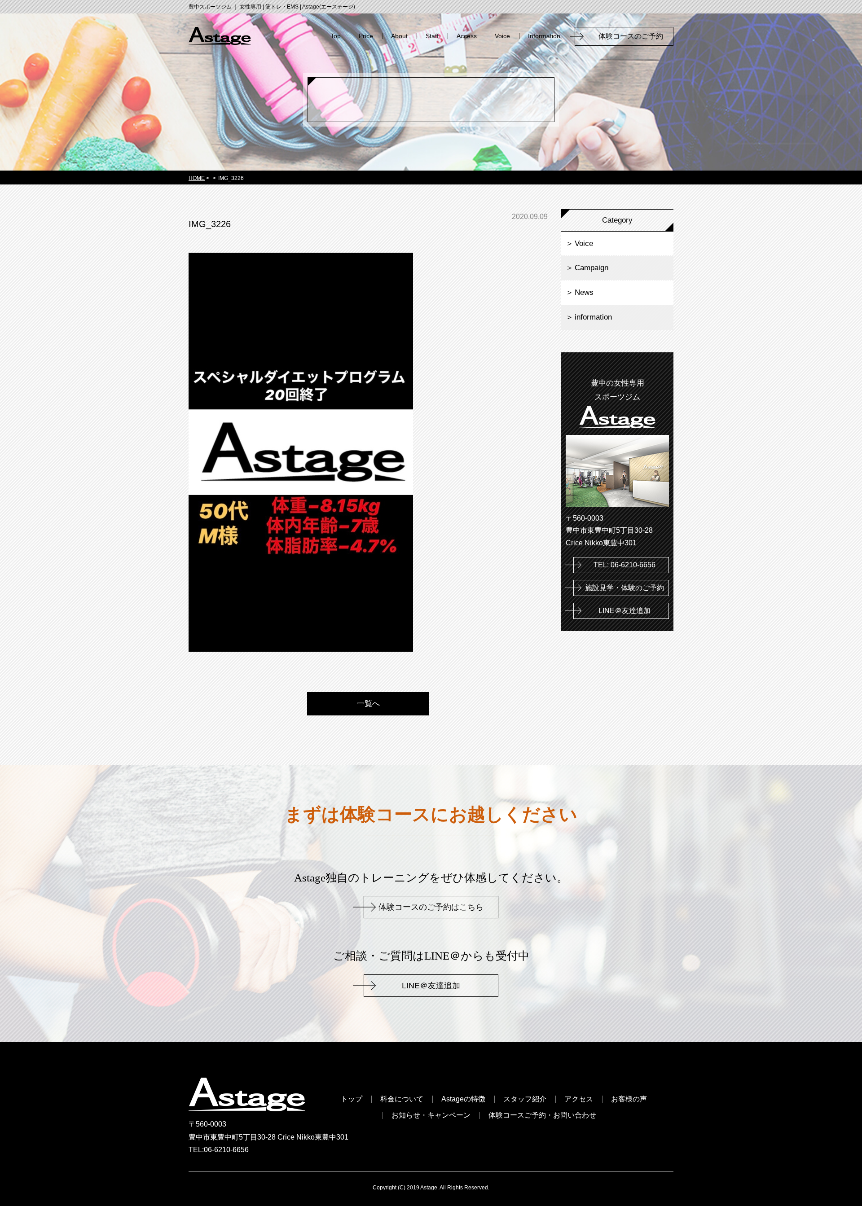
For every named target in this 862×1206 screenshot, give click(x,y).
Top (335, 36)
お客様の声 (629, 1099)
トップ (351, 1099)
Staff (432, 36)
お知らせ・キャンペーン (431, 1115)
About (399, 36)
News (584, 292)
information (593, 317)
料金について (401, 1099)
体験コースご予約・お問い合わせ (542, 1115)
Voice (502, 36)
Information (544, 36)
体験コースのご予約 (634, 36)
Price (366, 36)
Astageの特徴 (463, 1099)
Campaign (591, 267)
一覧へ (368, 703)
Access (467, 36)
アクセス (578, 1099)
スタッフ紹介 (524, 1099)
